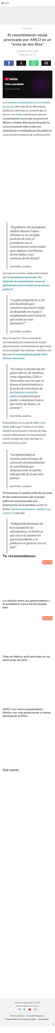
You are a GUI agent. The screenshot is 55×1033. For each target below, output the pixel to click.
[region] (27, 15)
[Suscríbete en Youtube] (29, 1009)
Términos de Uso (17, 1016)
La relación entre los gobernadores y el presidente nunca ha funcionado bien (26, 604)
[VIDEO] (27, 596)
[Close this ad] (53, 1024)
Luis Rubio (17, 114)
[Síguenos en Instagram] (35, 1009)
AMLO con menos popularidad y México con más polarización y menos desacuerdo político (27, 712)
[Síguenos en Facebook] (19, 1009)
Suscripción (43, 1019)
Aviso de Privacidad (35, 1016)
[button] (5, 3)
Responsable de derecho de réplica (21, 1019)
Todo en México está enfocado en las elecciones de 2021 (26, 658)
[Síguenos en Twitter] (24, 1009)
